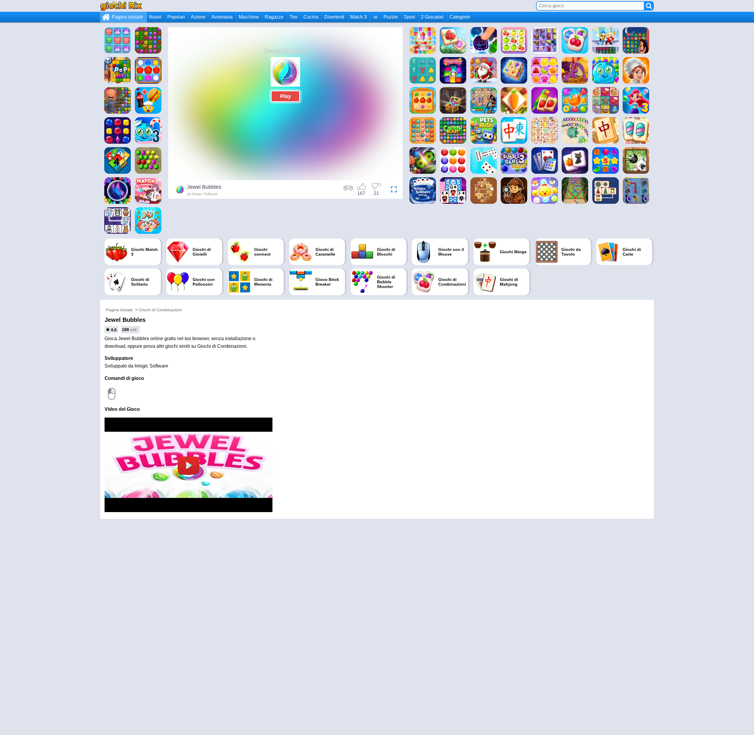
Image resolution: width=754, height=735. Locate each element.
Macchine (249, 16)
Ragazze (274, 16)
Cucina (310, 16)
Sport (409, 16)
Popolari (176, 16)
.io (375, 16)
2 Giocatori (432, 16)
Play (285, 96)
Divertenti (334, 16)
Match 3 (358, 16)
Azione (198, 16)
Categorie (459, 16)
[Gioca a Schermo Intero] (392, 190)
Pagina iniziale (127, 16)
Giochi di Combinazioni (160, 309)
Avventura (222, 16)
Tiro (293, 16)
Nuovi (155, 16)
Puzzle (390, 16)
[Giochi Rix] (121, 6)
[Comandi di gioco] (348, 190)
